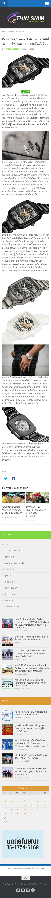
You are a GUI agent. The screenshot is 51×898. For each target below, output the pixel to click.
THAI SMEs (9, 569)
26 (17, 814)
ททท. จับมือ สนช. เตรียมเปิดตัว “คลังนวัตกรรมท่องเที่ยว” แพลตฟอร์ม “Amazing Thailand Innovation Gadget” (31, 743)
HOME (7, 544)
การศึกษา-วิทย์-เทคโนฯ (14, 563)
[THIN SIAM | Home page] (25, 17)
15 (38, 805)
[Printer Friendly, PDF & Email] (25, 92)
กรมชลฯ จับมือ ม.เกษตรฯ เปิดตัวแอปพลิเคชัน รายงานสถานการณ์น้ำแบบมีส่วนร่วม (30, 683)
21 (32, 809)
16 (45, 805)
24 (5, 814)
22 (38, 809)
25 (11, 814)
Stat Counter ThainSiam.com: (19, 869)
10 (5, 805)
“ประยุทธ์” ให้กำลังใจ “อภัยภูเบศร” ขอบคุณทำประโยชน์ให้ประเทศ (12, 510)
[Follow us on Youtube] (23, 890)
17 (5, 809)
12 (17, 805)
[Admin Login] (33, 890)
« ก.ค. (4, 822)
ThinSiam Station (11, 607)
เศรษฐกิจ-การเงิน (12, 550)
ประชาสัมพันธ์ (18, 31)
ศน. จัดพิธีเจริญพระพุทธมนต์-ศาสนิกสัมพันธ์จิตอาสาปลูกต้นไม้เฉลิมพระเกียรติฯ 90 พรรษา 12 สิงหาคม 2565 (32, 668)
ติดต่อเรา (8, 600)
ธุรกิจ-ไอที (6, 31)
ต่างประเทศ (9, 594)
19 (17, 809)
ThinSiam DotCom (12, 49)
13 (25, 805)
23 (45, 809)
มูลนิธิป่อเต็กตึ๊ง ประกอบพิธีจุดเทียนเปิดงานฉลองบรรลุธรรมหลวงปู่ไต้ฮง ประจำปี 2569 (31, 728)
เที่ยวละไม (9, 582)
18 (11, 809)
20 (25, 809)
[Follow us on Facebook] (18, 890)
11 (11, 805)
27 (25, 814)
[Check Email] (28, 890)
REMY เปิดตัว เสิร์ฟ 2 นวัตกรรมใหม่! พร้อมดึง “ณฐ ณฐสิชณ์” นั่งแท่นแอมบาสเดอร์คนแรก (31, 772)
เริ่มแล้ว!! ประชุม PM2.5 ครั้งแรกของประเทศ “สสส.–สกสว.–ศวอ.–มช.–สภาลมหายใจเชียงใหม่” (31, 653)
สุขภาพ (7, 575)
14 (32, 805)
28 (32, 814)
